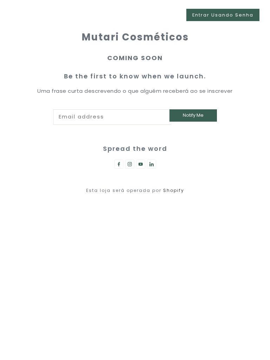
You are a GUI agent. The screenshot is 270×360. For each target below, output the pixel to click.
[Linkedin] (151, 164)
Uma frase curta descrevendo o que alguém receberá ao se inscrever (135, 91)
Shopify (173, 190)
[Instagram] (129, 164)
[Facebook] (118, 164)
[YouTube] (140, 164)
